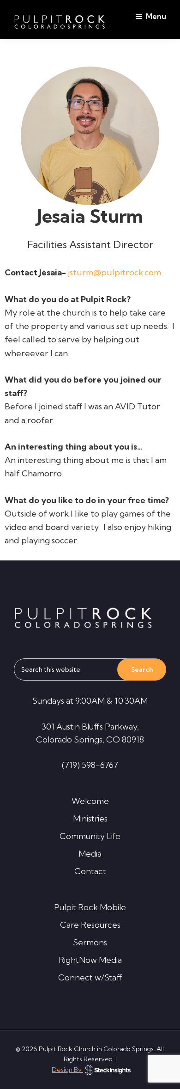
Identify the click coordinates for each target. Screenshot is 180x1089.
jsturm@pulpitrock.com (114, 272)
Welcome (90, 801)
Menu (156, 16)
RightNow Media (90, 960)
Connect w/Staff (90, 977)
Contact (90, 871)
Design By (67, 1069)
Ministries (90, 818)
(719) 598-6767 (90, 765)
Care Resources (90, 924)
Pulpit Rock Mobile (90, 907)
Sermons (90, 942)
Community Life (90, 836)
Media (90, 853)
